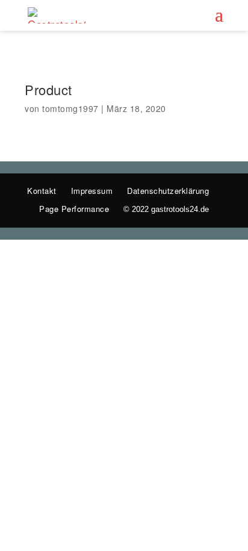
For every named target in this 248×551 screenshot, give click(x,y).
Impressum (92, 190)
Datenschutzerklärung (168, 190)
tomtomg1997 (70, 108)
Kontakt (42, 190)
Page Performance (74, 208)
